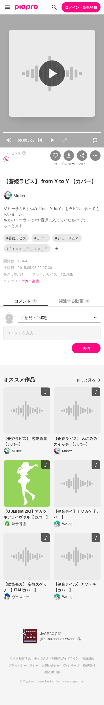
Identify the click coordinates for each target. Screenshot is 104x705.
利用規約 (88, 658)
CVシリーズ (71, 665)
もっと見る (86, 380)
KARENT (89, 665)
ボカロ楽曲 (30, 280)
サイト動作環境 (20, 658)
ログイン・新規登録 (81, 7)
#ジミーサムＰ (67, 237)
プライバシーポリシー (23, 665)
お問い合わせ (51, 665)
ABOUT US (52, 672)
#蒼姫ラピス (16, 237)
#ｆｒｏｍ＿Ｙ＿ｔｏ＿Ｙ (27, 248)
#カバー (40, 237)
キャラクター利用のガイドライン (56, 658)
